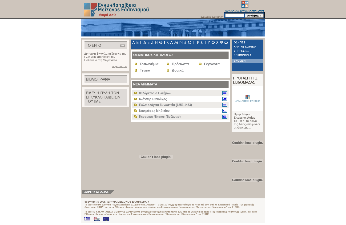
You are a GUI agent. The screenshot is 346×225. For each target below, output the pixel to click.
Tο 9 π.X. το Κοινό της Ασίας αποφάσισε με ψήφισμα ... (247, 124)
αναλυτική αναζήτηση (212, 17)
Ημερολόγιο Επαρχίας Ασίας (244, 116)
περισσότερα (119, 66)
